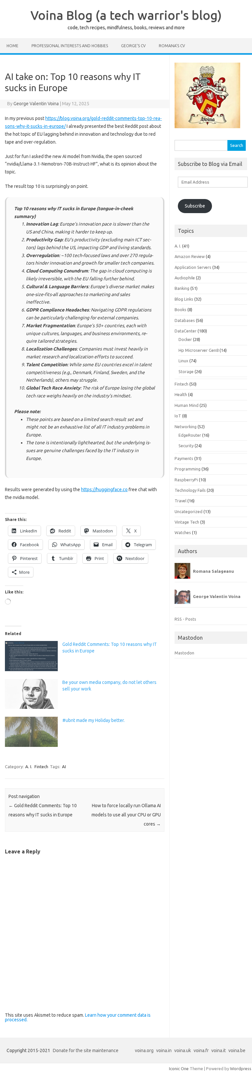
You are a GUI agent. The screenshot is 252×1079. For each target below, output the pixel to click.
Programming (187, 469)
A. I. (28, 766)
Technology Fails (190, 490)
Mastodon (184, 652)
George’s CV (133, 46)
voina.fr (201, 1050)
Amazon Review (190, 256)
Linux (183, 360)
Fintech (41, 766)
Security (186, 445)
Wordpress (240, 1068)
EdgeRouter (189, 435)
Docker (185, 339)
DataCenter (186, 331)
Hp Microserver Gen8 (198, 350)
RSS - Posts (185, 619)
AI (64, 766)
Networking (186, 426)
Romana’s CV (172, 46)
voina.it (218, 1050)
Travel (180, 500)
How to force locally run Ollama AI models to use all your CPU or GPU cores (126, 815)
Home (12, 46)
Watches (183, 532)
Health (181, 394)
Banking (182, 288)
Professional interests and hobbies (70, 46)
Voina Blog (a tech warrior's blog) (126, 15)
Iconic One (179, 1068)
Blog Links (184, 299)
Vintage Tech (187, 522)
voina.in (164, 1050)
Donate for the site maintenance (85, 1050)
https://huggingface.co (104, 489)
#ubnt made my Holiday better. (93, 720)
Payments (184, 458)
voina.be (236, 1050)
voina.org (144, 1050)
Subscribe (195, 206)
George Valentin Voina (36, 103)
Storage (186, 371)
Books (180, 309)
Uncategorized (188, 511)
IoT (178, 415)
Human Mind (187, 405)
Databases (185, 320)
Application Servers (193, 267)
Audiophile (185, 277)
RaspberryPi (186, 479)
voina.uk (182, 1050)
